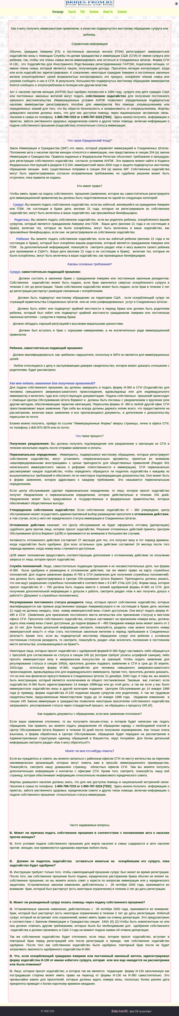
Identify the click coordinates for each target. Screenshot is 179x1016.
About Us (108, 12)
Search (72, 12)
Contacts (122, 12)
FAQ (82, 12)
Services (94, 12)
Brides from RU (120, 1011)
